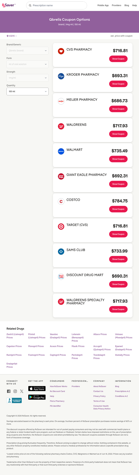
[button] (12, 36)
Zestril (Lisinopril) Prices (15, 336)
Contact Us (98, 391)
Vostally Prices (122, 355)
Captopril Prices (58, 355)
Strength (11, 71)
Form (9, 58)
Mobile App (103, 5)
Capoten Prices (14, 346)
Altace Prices (100, 334)
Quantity (11, 85)
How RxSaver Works (58, 386)
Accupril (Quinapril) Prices (102, 348)
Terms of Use (99, 401)
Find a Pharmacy (57, 401)
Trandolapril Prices (99, 357)
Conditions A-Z (121, 396)
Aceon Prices (56, 346)
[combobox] (56, 5)
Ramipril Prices (14, 355)
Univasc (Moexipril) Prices (123, 336)
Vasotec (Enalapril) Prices (58, 336)
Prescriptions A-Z (122, 391)
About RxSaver (99, 386)
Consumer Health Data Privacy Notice (101, 407)
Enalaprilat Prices (12, 365)
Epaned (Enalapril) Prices (123, 348)
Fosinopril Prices (36, 355)
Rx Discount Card (57, 391)
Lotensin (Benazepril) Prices (78, 337)
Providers (116, 5)
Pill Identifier (55, 406)
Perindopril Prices (77, 357)
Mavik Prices (78, 346)
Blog (126, 5)
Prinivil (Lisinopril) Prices (36, 336)
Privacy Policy (99, 396)
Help (134, 5)
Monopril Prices (36, 346)
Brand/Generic (14, 44)
